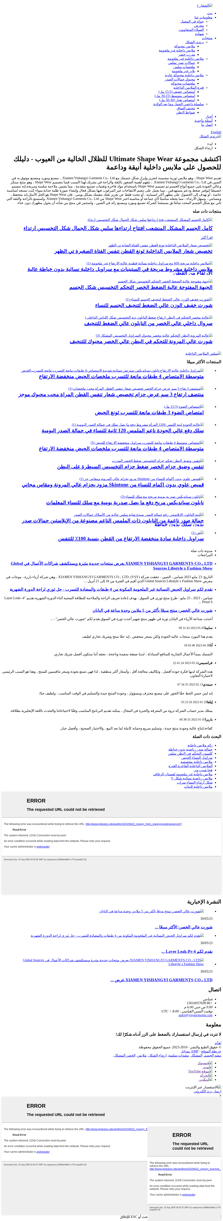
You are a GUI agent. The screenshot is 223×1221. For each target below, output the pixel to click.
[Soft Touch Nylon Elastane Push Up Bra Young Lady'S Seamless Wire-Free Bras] (139, 515)
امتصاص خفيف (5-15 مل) (177, 92)
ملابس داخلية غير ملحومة (177, 50)
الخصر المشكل (124, 1055)
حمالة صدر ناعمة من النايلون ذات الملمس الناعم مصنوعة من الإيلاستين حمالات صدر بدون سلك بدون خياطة (113, 522)
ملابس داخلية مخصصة (197, 762)
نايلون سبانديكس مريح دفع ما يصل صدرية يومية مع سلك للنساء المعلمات (125, 502)
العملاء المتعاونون (191, 30)
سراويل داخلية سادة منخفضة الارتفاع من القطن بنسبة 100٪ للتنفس (131, 538)
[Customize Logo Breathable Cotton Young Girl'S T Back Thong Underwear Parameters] (160, 245)
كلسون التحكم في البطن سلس (190, 753)
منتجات (207, 38)
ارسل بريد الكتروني (207, 1091)
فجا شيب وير (203, 770)
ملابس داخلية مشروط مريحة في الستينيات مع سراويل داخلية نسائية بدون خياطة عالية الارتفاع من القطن (120, 271)
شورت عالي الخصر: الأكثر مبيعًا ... (184, 927)
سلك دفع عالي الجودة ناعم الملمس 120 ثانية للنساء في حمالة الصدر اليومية (123, 430)
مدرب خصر (186, 54)
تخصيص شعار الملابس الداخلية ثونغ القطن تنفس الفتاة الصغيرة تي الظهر (133, 251)
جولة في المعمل (192, 21)
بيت (210, 13)
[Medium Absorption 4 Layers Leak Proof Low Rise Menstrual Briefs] (112, 370)
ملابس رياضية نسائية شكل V (192, 778)
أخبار (209, 116)
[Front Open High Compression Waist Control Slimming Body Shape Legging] (165, 281)
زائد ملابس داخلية (200, 745)
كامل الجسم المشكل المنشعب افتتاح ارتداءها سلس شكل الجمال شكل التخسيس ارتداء (118, 228)
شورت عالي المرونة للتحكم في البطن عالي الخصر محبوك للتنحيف (141, 341)
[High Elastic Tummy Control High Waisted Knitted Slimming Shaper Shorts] (154, 335)
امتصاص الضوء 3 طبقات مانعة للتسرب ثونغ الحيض (149, 412)
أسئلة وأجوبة (203, 120)
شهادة (199, 34)
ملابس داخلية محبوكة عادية (184, 75)
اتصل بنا (207, 125)
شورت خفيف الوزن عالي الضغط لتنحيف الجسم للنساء (154, 305)
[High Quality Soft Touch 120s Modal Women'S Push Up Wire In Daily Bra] (138, 425)
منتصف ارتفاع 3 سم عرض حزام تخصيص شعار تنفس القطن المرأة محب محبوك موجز (111, 394)
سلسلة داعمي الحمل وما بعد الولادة (178, 104)
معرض (199, 25)
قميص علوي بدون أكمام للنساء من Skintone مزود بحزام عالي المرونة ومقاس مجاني (113, 484)
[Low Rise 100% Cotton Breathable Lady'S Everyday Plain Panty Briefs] (197, 533)
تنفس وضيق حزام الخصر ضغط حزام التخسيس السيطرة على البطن (130, 466)
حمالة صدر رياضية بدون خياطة (190, 749)
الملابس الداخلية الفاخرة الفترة (191, 766)
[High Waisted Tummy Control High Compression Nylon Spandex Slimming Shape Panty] (149, 317)
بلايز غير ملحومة (183, 71)
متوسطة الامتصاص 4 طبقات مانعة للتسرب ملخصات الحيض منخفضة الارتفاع (121, 376)
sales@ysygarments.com (196, 1015)
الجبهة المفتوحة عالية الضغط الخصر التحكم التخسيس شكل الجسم (141, 287)
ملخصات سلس (184, 67)
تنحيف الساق (186, 108)
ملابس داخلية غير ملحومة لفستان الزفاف (183, 774)
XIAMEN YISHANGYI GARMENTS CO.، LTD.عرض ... (161, 980)
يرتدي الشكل (194, 42)
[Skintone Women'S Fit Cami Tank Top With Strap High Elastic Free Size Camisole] (141, 479)
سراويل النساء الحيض (197, 757)
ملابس (142, 1055)
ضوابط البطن (185, 112)
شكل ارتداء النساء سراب (195, 782)
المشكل (196, 1055)
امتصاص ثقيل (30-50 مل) (177, 100)
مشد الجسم (212, 1055)
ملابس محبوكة (184, 46)
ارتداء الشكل (157, 1055)
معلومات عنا (203, 17)
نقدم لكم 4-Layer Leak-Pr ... (187, 951)
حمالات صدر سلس (181, 63)
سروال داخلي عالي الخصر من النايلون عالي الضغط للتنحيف (148, 323)
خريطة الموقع (211, 1051)
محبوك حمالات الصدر (180, 79)
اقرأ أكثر (207, 237)
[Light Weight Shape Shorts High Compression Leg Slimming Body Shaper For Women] (169, 299)
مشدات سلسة (178, 1055)
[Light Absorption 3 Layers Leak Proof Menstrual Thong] (184, 406)
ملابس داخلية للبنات (198, 786)
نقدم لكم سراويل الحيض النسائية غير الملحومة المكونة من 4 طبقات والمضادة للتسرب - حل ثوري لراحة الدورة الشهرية (111, 589)
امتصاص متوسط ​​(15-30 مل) (175, 96)
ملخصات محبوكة (183, 83)
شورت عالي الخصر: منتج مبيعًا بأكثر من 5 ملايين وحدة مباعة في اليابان (153, 610)
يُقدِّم (218, 1043)
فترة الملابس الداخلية (188, 87)
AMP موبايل (189, 1051)
